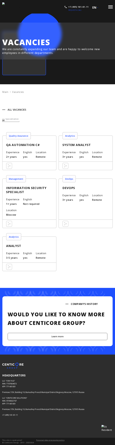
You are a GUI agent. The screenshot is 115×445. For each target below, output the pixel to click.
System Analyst (85, 153)
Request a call (75, 10)
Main (5, 92)
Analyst (29, 254)
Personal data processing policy (50, 440)
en (94, 7)
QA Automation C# (29, 153)
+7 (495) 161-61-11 (10, 415)
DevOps (85, 203)
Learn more (58, 336)
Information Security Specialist (29, 203)
